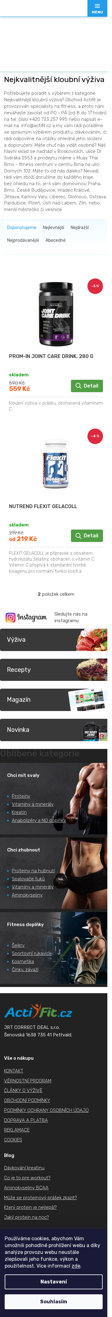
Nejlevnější (53, 227)
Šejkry (18, 945)
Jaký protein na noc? (26, 1217)
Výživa (16, 639)
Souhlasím (53, 1302)
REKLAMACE (17, 1130)
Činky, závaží (25, 969)
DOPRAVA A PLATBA (26, 1120)
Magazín (18, 699)
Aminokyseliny (27, 895)
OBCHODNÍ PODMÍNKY (27, 1100)
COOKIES (13, 1140)
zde (76, 1266)
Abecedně (55, 240)
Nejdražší (80, 227)
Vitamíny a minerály (33, 804)
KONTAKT (13, 1071)
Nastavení (53, 1282)
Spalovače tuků (28, 879)
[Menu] (97, 8)
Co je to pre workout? (27, 1178)
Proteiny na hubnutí (33, 871)
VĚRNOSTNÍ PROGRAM (27, 1081)
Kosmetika (23, 961)
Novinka (18, 729)
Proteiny (21, 796)
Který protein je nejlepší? (30, 1207)
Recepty (19, 669)
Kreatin (19, 812)
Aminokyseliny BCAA (26, 1188)
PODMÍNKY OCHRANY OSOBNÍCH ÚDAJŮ (46, 1110)
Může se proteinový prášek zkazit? (40, 1197)
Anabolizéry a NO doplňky (39, 820)
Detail (91, 386)
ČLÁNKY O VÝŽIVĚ (23, 1090)
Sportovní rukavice (32, 953)
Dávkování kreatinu (24, 1168)
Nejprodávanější (23, 240)
